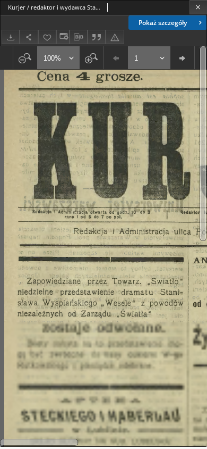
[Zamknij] (198, 7)
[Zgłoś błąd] (115, 37)
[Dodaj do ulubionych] (47, 37)
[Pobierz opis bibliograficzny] (79, 37)
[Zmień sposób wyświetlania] (62, 37)
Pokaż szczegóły (163, 22)
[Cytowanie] (97, 37)
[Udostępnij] (29, 37)
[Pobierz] (11, 37)
